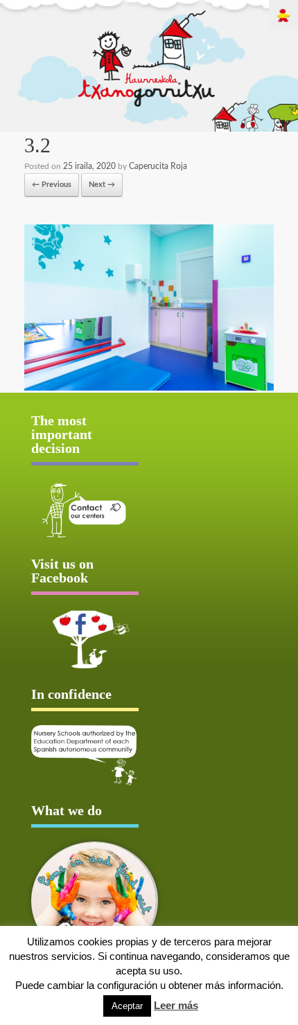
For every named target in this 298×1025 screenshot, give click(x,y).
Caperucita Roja (158, 166)
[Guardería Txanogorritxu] (147, 104)
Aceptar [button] (127, 1006)
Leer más (176, 1005)
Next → (102, 184)
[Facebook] (85, 639)
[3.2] (149, 388)
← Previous (51, 184)
